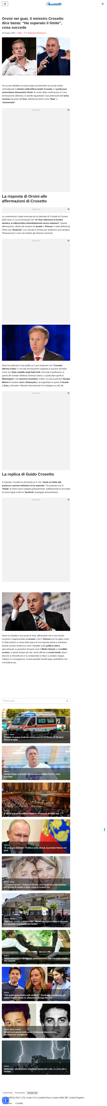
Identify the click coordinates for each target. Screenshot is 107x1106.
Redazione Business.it (37, 33)
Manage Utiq (32, 1093)
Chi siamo (7, 1103)
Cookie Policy (8, 1093)
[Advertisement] (36, 587)
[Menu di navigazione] (5, 4)
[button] (5, 1100)
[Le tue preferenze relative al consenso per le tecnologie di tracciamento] (104, 829)
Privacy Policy (20, 1093)
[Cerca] (103, 4)
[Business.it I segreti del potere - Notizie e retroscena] (53, 4)
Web (20, 33)
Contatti (19, 1103)
